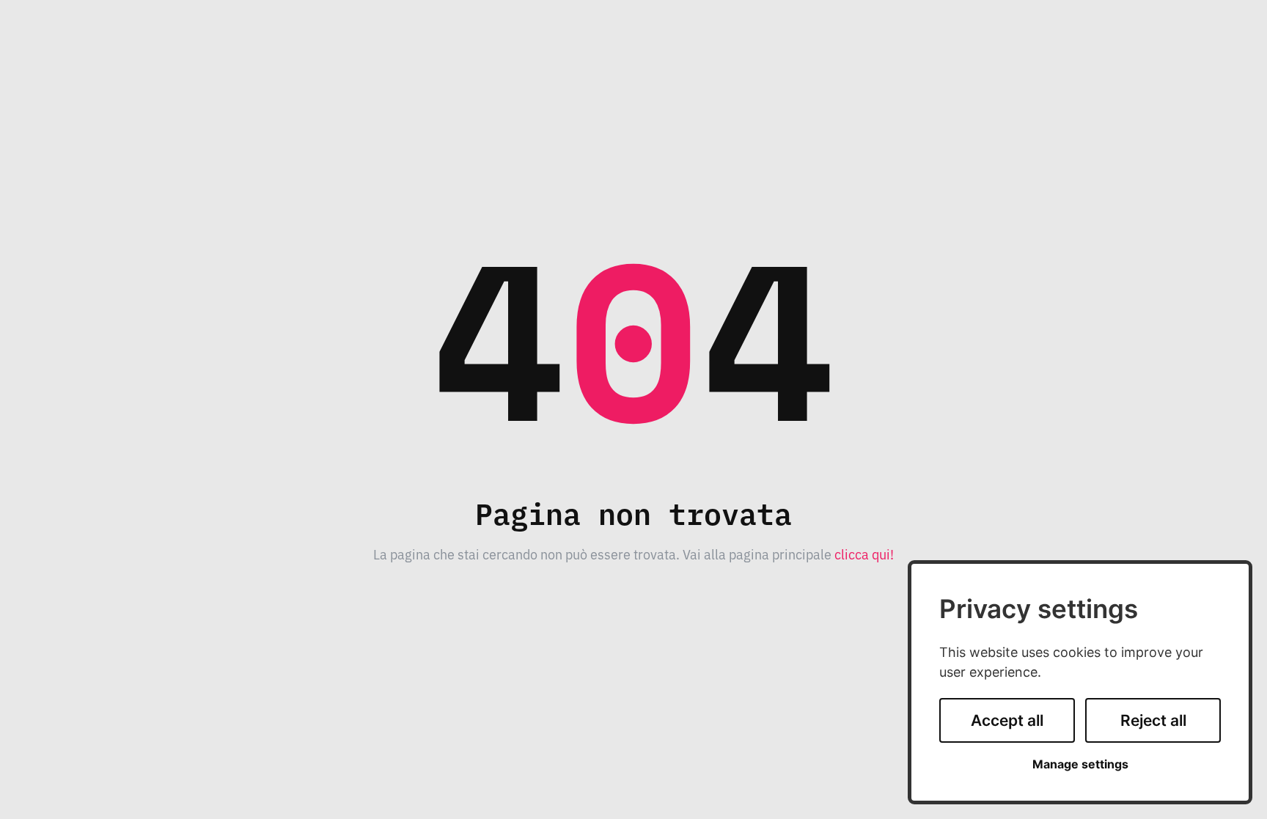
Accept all (1007, 720)
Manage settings (1080, 764)
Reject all (1153, 720)
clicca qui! (864, 553)
